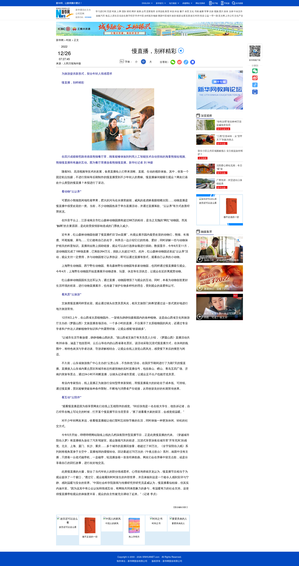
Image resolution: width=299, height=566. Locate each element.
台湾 (143, 11)
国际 (124, 11)
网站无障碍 (200, 3)
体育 (187, 11)
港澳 (139, 11)
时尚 (197, 15)
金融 (98, 15)
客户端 (215, 3)
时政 (114, 11)
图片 (221, 11)
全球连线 (160, 11)
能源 (178, 15)
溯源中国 (162, 15)
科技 (172, 11)
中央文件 (238, 11)
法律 (231, 11)
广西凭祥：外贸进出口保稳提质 (229, 181)
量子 (182, 11)
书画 (197, 11)
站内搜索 (239, 3)
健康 (201, 11)
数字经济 (130, 15)
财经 (129, 11)
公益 (207, 15)
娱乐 (192, 15)
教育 (167, 11)
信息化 (122, 15)
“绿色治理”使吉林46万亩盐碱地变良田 (229, 123)
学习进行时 (101, 11)
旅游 (174, 15)
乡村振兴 (148, 15)
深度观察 (206, 116)
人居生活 (114, 15)
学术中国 (139, 15)
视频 (216, 11)
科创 (177, 11)
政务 (226, 11)
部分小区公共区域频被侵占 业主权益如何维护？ (220, 152)
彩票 (188, 15)
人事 (119, 11)
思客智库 (150, 11)
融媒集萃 (206, 232)
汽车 (103, 15)
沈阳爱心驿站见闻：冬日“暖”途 (229, 167)
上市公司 (229, 15)
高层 (109, 11)
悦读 (202, 15)
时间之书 (156, 523)
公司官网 (80, 13)
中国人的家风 (112, 523)
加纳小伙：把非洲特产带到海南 (221, 260)
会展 (183, 15)
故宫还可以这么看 (67, 526)
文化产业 (238, 15)
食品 (107, 15)
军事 (206, 11)
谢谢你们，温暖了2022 (217, 288)
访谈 (211, 11)
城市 (169, 15)
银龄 (155, 15)
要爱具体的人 (178, 523)
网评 (134, 11)
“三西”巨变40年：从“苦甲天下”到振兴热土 (229, 137)
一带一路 (213, 15)
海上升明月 (134, 536)
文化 (192, 11)
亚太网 (221, 15)
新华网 (60, 40)
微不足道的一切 (89, 536)
